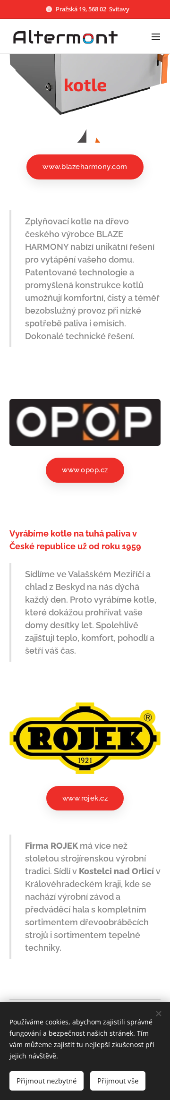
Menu (155, 36)
